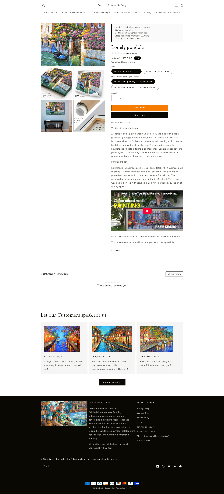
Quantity (114, 93)
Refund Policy (142, 417)
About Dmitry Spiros (145, 431)
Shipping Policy (143, 413)
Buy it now (139, 115)
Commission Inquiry (145, 427)
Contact (140, 422)
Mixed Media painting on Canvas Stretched (135, 87)
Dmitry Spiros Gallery (107, 488)
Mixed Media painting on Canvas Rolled (133, 81)
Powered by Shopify (124, 488)
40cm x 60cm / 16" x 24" (126, 71)
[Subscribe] (84, 466)
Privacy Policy (142, 408)
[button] (43, 5)
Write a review (174, 274)
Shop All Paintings (112, 382)
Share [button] (117, 250)
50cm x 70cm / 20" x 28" (158, 71)
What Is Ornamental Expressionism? (152, 436)
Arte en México (143, 440)
